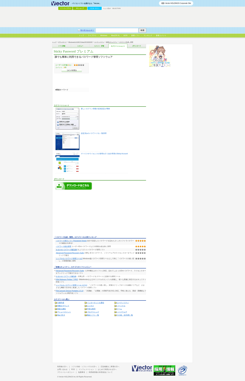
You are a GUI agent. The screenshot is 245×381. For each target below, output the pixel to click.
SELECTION (116, 8)
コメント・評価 (99, 46)
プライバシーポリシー (65, 372)
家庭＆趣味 (61, 309)
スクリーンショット (118, 46)
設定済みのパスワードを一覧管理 (93, 133)
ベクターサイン (95, 8)
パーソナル (121, 306)
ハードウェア (122, 312)
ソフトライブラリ (65, 8)
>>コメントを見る (71, 70)
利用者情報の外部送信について (101, 372)
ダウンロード (62, 42)
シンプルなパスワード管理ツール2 (69, 259)
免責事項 (81, 372)
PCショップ (80, 8)
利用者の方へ (62, 367)
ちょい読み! (107, 8)
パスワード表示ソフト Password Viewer (71, 241)
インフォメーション (86, 369)
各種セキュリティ (111, 42)
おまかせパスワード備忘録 (66, 276)
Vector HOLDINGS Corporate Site (178, 3)
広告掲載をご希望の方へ (110, 367)
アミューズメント (64, 312)
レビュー (80, 46)
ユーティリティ (99, 42)
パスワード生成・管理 (126, 42)
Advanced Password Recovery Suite (70, 253)
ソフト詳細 (61, 46)
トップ (54, 42)
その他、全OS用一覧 (125, 315)
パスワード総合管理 (63, 246)
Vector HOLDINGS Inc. (67, 377)
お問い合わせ (62, 369)
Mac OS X (61, 315)
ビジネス (90, 306)
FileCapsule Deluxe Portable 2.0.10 (69, 291)
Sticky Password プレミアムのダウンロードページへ (73, 186)
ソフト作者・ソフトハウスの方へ (84, 367)
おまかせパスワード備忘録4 (66, 250)
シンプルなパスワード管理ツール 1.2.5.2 (71, 285)
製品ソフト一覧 (93, 315)
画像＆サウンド (63, 306)
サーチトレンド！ (87, 30)
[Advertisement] (77, 214)
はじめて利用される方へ (107, 369)
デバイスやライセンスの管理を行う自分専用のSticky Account (104, 154)
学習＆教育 (91, 309)
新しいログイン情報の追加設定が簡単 (95, 109)
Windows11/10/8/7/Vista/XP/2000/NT (80, 42)
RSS (73, 369)
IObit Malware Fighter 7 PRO (67, 279)
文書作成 (60, 303)
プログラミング (93, 312)
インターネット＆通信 (95, 303)
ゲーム (119, 309)
